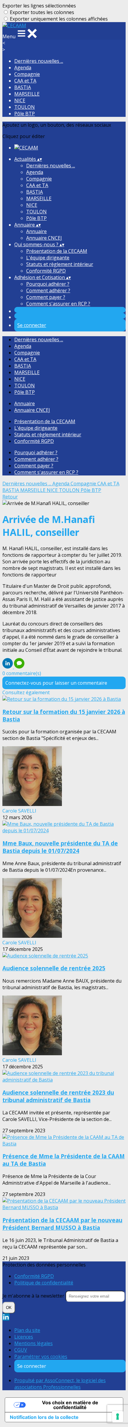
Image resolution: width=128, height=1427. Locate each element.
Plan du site (27, 1330)
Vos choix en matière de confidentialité (70, 1405)
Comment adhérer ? (48, 290)
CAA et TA (25, 80)
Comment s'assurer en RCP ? (58, 303)
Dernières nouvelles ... (38, 61)
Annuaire (36, 231)
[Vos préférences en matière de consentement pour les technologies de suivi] (117, 1416)
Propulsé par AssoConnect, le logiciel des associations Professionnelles (60, 1383)
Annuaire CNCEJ (44, 238)
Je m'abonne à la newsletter (33, 1296)
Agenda (22, 67)
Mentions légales (33, 1343)
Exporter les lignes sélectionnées (39, 5)
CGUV (20, 1350)
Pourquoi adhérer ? (47, 284)
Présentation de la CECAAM (56, 251)
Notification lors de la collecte (44, 1417)
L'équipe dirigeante (47, 257)
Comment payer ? (45, 297)
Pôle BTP (24, 113)
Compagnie (27, 74)
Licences (23, 1336)
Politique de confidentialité (43, 1282)
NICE (19, 100)
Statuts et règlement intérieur (59, 264)
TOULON (24, 107)
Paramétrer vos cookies (40, 1356)
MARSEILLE (27, 94)
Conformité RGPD (46, 270)
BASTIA (22, 87)
